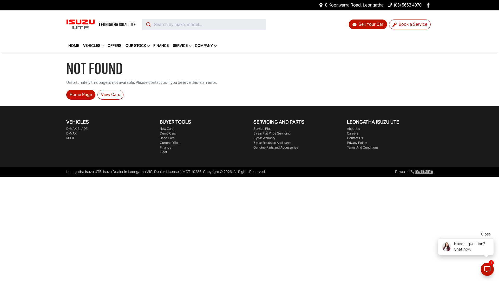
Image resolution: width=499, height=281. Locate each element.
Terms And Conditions (362, 147)
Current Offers (170, 143)
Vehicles (91, 45)
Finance (161, 45)
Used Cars (167, 138)
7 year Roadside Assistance (272, 143)
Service (180, 45)
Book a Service (412, 24)
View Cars (110, 94)
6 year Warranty (264, 138)
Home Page (81, 94)
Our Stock (136, 45)
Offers (114, 45)
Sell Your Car (370, 24)
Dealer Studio (424, 171)
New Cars (166, 129)
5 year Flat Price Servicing (272, 133)
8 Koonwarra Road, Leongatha (354, 5)
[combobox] (204, 24)
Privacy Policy (357, 143)
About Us (353, 129)
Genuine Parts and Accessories (275, 147)
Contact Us (355, 138)
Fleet (163, 152)
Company (204, 45)
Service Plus (262, 129)
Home (73, 45)
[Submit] (148, 24)
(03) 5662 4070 (408, 5)
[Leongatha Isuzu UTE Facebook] (429, 5)
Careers (352, 133)
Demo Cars (168, 133)
